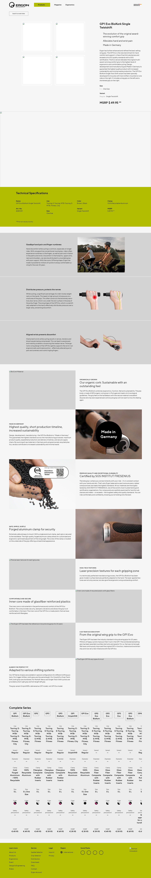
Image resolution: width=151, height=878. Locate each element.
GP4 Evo (141, 713)
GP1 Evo (84, 713)
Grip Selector (36, 855)
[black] (85, 804)
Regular (102, 96)
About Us (12, 852)
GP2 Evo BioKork (96, 716)
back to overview (19, 13)
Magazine (57, 5)
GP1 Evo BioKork (26, 714)
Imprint (51, 852)
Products (41, 5)
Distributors (35, 859)
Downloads (35, 862)
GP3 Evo (119, 714)
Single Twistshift (112, 96)
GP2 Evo (108, 714)
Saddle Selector (37, 852)
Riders (11, 869)
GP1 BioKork (15, 714)
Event (11, 862)
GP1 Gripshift (72, 714)
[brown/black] (15, 804)
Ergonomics (70, 5)
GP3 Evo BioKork (130, 716)
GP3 (47, 713)
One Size (106, 89)
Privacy (51, 855)
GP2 (36, 713)
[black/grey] (37, 804)
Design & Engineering (17, 865)
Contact (34, 869)
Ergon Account (36, 872)
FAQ (32, 865)
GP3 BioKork (60, 714)
